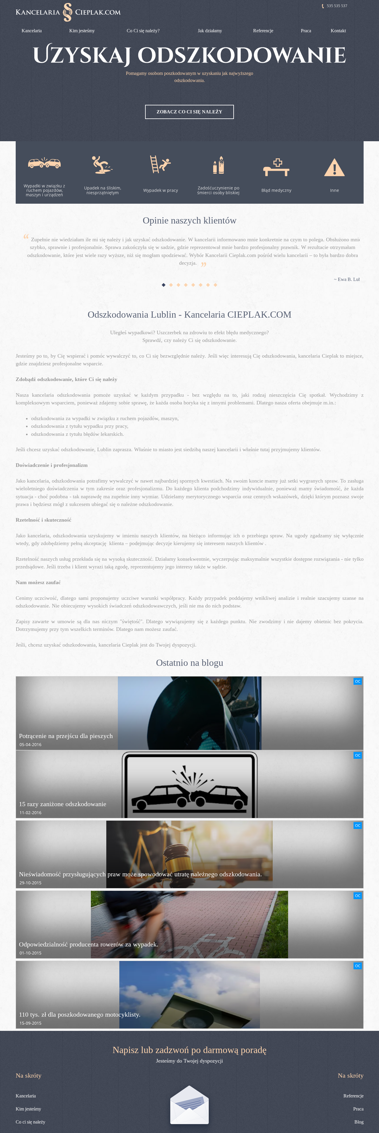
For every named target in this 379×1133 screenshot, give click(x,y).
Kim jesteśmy (82, 30)
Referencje (263, 30)
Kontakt (338, 30)
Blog (359, 1121)
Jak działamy (210, 30)
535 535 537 (337, 5)
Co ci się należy (30, 1121)
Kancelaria (32, 30)
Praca (306, 30)
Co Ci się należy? (143, 30)
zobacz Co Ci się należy (189, 111)
